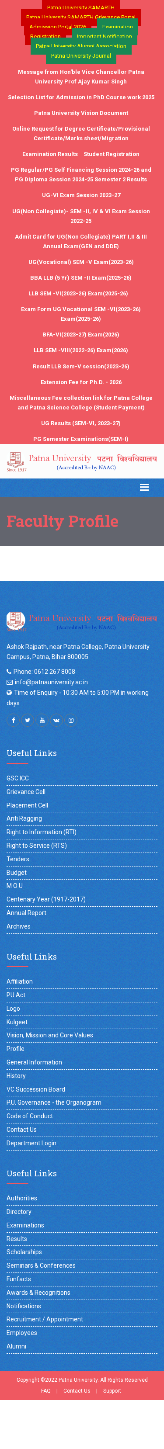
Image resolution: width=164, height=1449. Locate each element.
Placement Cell (27, 805)
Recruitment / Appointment (45, 1319)
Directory (19, 1211)
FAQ (46, 1391)
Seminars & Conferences (41, 1265)
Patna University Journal (81, 55)
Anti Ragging (24, 818)
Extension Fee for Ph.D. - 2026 (81, 382)
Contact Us (22, 1129)
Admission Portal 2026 (57, 27)
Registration (45, 36)
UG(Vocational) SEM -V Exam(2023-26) (81, 262)
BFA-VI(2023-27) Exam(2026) (80, 334)
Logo (13, 1008)
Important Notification (104, 36)
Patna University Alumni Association (81, 46)
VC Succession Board (36, 1089)
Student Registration (112, 154)
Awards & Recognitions (38, 1292)
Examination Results (50, 154)
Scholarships (24, 1251)
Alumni (16, 1346)
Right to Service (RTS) (37, 845)
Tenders (18, 859)
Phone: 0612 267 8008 (44, 671)
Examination (117, 27)
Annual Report (26, 912)
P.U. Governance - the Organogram (54, 1102)
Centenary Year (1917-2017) (46, 899)
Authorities (22, 1198)
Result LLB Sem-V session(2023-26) (81, 366)
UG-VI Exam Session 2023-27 (81, 195)
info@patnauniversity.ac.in (51, 682)
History (16, 1075)
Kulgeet (17, 1022)
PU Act (16, 994)
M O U (15, 885)
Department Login (31, 1143)
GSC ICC (18, 778)
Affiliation (20, 981)
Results (17, 1238)
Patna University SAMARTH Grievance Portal (81, 17)
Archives (19, 926)
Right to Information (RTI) (42, 831)
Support (112, 1391)
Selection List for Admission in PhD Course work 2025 (81, 97)
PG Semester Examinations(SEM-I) (81, 439)
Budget (17, 872)
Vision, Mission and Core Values (50, 1035)
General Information (34, 1062)
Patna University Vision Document (81, 113)
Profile (15, 1048)
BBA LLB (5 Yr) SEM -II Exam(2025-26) (81, 277)
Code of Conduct (30, 1116)
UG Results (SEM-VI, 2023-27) (81, 423)
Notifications (24, 1306)
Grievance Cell (26, 791)
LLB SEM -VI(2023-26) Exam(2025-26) (78, 293)
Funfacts (19, 1279)
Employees (22, 1332)
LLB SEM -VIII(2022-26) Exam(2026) (81, 350)
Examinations (25, 1225)
